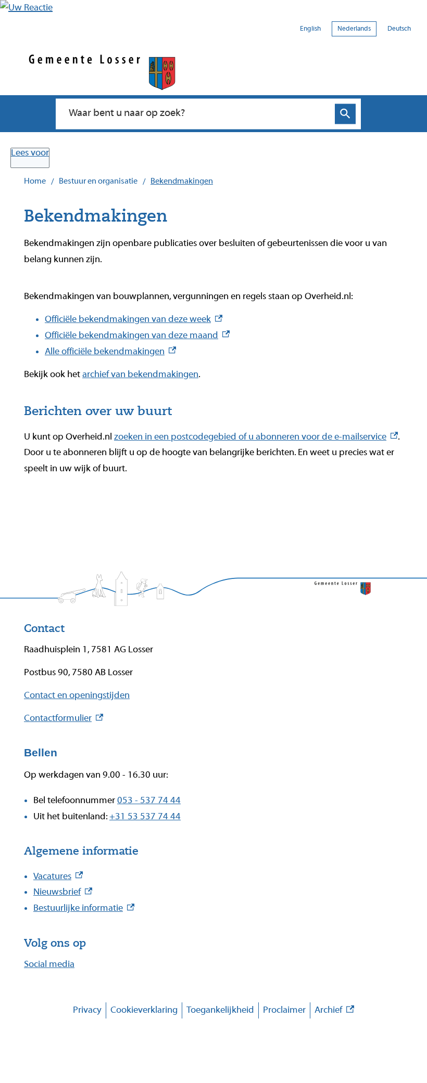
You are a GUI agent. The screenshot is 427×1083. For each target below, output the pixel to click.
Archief (334, 1011)
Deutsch (399, 28)
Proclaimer (284, 1009)
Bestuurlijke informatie (83, 907)
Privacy (87, 1009)
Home (35, 181)
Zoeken (345, 114)
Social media (49, 964)
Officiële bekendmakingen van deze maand (137, 335)
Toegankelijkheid (220, 1009)
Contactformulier (63, 718)
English (310, 28)
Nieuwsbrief (62, 891)
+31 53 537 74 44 (145, 816)
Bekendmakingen (181, 181)
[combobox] (197, 113)
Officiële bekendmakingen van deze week (133, 319)
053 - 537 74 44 (149, 800)
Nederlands (354, 28)
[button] (26, 7)
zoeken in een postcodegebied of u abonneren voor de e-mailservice (256, 436)
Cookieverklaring (144, 1009)
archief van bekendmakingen (140, 374)
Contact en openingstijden (77, 695)
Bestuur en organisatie (98, 181)
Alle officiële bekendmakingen (110, 351)
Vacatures (58, 876)
